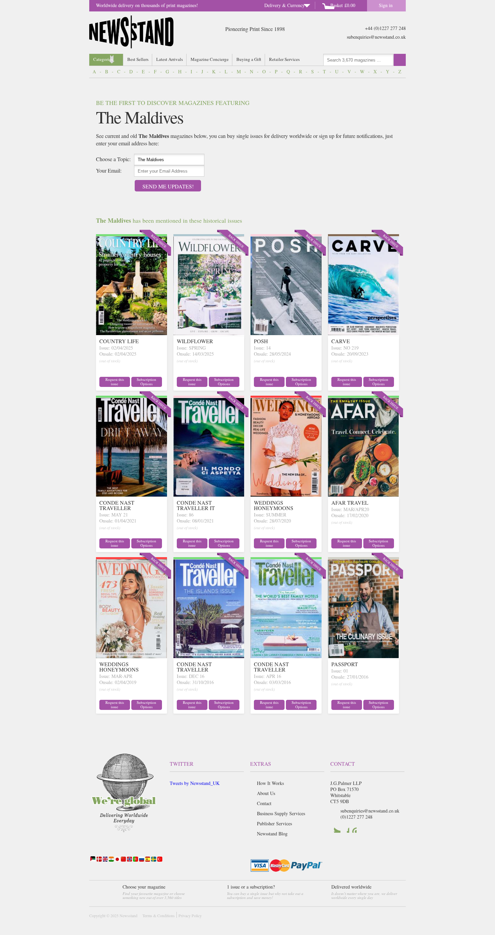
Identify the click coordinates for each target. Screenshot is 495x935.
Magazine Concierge (210, 59)
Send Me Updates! (168, 186)
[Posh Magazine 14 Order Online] (286, 332)
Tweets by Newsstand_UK (195, 783)
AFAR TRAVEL (349, 502)
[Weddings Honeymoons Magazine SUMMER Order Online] (286, 494)
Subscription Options (146, 381)
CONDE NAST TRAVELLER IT (196, 505)
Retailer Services (284, 59)
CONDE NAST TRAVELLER (116, 505)
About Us (266, 793)
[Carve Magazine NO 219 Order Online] (363, 332)
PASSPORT (344, 664)
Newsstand (128, 915)
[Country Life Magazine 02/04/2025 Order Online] (131, 332)
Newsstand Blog (272, 833)
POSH (261, 341)
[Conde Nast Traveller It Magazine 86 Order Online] (208, 494)
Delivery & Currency (284, 5)
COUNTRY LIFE (119, 341)
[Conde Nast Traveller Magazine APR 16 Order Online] (286, 655)
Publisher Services (274, 823)
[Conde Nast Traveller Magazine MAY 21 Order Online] (131, 494)
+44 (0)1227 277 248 (385, 28)
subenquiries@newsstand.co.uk (376, 37)
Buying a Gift (248, 59)
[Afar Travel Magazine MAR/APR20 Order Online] (363, 494)
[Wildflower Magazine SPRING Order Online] (208, 332)
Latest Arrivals (169, 59)
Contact (264, 803)
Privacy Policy (190, 915)
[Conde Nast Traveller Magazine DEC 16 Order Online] (208, 655)
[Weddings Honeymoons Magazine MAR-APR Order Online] (131, 655)
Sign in (386, 5)
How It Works (270, 783)
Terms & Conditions (158, 915)
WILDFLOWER (195, 341)
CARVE (340, 341)
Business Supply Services (281, 813)
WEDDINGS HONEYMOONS (273, 505)
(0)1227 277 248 (356, 817)
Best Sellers (137, 59)
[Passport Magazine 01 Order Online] (363, 655)
